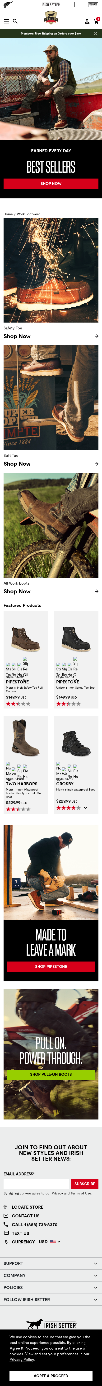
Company (15, 1275)
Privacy (57, 1193)
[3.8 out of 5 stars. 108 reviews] (69, 807)
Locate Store (27, 1207)
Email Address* (19, 1174)
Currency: (24, 1241)
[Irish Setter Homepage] (51, 1323)
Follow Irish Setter (27, 1299)
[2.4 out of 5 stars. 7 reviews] (19, 809)
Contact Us (26, 1215)
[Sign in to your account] (87, 21)
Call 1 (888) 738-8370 (34, 1224)
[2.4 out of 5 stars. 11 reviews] (19, 703)
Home (8, 214)
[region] (51, 1357)
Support (13, 1263)
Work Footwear (28, 214)
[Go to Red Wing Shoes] (9, 4)
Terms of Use (81, 1193)
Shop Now (17, 336)
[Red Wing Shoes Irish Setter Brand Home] (51, 18)
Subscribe (84, 1184)
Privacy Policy (21, 1359)
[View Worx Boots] (92, 4)
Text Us (20, 1233)
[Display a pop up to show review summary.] (85, 809)
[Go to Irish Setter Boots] (51, 5)
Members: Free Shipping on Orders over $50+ (51, 33)
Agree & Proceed (51, 1376)
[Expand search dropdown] (15, 21)
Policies (13, 1287)
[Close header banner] (95, 33)
